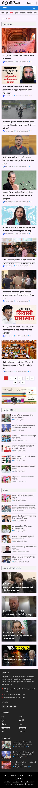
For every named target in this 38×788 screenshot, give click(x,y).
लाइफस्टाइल (6, 728)
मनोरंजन (22, 731)
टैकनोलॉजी (22, 728)
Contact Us (30, 784)
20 (32, 378)
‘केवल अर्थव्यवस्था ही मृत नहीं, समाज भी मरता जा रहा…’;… (24, 548)
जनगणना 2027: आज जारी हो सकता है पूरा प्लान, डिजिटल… (24, 437)
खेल (3, 731)
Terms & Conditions (27, 782)
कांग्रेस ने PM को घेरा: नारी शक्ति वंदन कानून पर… (23, 478)
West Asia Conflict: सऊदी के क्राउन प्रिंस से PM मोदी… (24, 457)
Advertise (15, 782)
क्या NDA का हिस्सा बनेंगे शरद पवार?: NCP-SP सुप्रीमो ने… (22, 527)
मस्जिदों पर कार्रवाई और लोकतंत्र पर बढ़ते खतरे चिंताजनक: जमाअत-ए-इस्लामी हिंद (23, 753)
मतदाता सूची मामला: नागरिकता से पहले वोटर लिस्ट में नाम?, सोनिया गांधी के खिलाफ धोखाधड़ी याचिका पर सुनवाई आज (18, 195)
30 (15, 382)
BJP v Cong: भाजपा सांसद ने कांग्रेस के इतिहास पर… (23, 467)
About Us (7, 782)
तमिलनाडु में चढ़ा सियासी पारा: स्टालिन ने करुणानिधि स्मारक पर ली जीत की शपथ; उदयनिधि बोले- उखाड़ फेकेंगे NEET (18, 330)
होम (3, 13)
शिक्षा (35, 13)
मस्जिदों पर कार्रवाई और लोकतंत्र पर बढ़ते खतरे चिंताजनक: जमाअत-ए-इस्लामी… (23, 426)
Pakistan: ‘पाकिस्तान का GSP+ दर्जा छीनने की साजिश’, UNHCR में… (18, 588)
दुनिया (16, 13)
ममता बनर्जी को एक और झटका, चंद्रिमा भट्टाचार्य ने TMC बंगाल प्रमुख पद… (22, 743)
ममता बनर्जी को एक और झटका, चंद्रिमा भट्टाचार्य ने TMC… (22, 416)
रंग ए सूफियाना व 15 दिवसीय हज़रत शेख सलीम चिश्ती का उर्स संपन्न (18, 57)
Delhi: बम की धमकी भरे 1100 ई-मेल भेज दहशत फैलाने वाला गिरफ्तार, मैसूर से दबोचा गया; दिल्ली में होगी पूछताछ (18, 160)
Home (3, 19)
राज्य (11, 13)
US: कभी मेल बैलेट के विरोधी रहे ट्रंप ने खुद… (18, 614)
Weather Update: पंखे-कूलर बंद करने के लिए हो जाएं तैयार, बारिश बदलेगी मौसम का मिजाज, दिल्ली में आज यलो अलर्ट (19, 125)
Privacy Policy (19, 784)
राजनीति (22, 13)
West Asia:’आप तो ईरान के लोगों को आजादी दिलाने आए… (18, 661)
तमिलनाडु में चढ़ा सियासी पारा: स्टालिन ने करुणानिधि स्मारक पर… (23, 447)
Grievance (9, 784)
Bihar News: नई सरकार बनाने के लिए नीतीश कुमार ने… (23, 558)
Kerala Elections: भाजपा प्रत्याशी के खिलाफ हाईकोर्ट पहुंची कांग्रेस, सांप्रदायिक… (24, 507)
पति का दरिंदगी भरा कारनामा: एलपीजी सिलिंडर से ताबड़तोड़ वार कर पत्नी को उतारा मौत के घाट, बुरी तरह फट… (18, 295)
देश (7, 13)
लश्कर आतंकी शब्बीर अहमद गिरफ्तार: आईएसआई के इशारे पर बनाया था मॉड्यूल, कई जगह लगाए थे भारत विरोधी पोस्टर (17, 89)
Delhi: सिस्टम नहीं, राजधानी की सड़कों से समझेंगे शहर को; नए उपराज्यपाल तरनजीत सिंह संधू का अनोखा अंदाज (19, 261)
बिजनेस (29, 13)
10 (27, 378)
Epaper (30, 3)
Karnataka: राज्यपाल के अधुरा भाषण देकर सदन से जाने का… (23, 537)
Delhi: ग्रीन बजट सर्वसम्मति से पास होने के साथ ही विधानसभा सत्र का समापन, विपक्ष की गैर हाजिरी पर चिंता (18, 365)
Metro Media (9, 61)
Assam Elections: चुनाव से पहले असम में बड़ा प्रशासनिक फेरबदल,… (24, 517)
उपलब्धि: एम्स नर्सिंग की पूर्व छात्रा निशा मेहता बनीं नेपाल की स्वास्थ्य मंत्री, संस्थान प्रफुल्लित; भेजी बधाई (19, 229)
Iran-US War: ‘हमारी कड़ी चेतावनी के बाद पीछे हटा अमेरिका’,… (17, 637)
